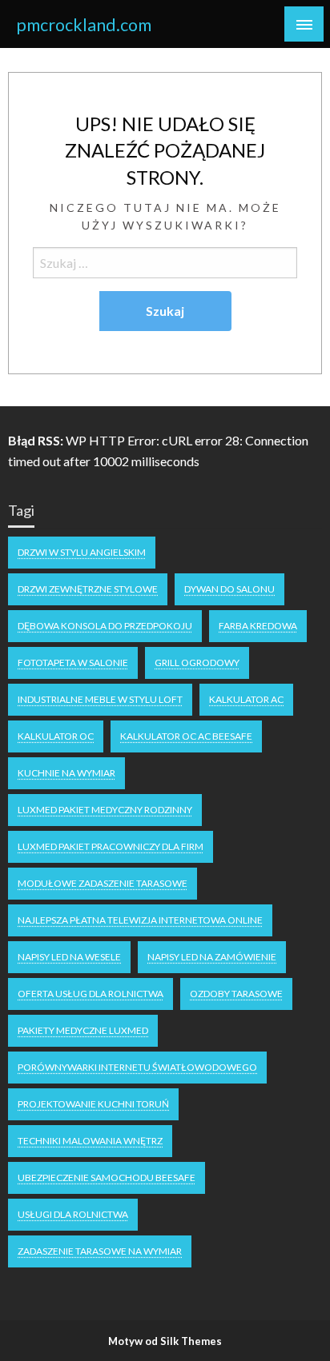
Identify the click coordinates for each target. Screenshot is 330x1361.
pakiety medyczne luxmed (83, 1030)
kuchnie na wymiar (66, 773)
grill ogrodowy (197, 663)
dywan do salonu (229, 589)
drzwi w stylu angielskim (82, 552)
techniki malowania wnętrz (90, 1141)
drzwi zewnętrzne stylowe (88, 589)
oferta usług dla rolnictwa (90, 994)
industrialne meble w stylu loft (100, 699)
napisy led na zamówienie (211, 957)
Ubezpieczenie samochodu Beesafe (106, 1177)
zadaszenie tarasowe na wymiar (100, 1251)
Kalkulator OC (56, 736)
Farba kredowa (258, 626)
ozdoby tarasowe (236, 994)
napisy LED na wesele (69, 957)
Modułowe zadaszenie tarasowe (102, 883)
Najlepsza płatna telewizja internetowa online (140, 920)
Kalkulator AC (246, 699)
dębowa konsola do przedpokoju (105, 626)
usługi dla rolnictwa (73, 1214)
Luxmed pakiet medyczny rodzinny (105, 810)
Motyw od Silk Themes (165, 1341)
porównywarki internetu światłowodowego (137, 1067)
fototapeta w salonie (73, 663)
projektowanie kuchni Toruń (93, 1104)
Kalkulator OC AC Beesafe (186, 736)
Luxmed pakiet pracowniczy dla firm (110, 846)
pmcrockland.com (83, 24)
